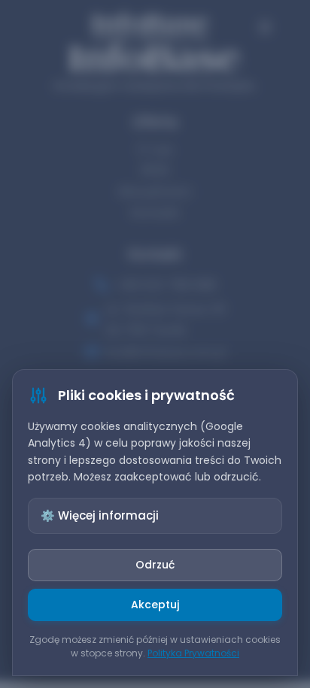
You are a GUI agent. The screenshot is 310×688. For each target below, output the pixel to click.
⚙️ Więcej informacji (100, 515)
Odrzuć (155, 564)
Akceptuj (155, 604)
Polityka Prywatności (193, 653)
